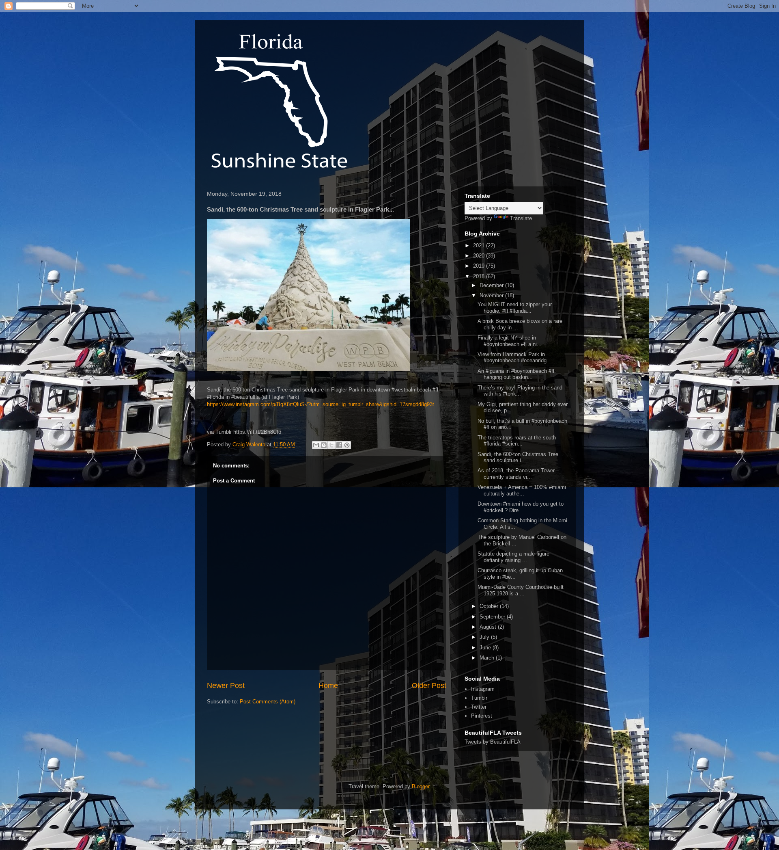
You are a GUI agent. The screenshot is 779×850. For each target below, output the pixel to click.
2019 (479, 266)
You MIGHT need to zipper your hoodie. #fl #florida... (515, 307)
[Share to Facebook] (339, 445)
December (492, 285)
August (489, 627)
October (490, 606)
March (488, 658)
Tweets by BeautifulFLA (493, 742)
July (485, 637)
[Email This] (316, 445)
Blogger (420, 786)
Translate (521, 218)
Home (328, 685)
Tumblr (479, 698)
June (486, 648)
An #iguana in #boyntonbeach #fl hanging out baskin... (516, 374)
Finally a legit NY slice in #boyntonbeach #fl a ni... (510, 341)
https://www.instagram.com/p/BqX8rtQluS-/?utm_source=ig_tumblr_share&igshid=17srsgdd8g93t (320, 404)
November (492, 295)
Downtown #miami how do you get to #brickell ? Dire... (521, 507)
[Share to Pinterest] (347, 445)
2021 (479, 245)
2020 (479, 256)
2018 (479, 276)
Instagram (483, 689)
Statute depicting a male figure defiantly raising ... (513, 557)
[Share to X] (331, 445)
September (493, 617)
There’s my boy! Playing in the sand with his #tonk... (520, 391)
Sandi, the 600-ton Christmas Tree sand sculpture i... (518, 457)
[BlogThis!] (324, 445)
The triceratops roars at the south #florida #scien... (517, 441)
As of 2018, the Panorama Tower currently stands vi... (516, 473)
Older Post (429, 685)
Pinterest (481, 716)
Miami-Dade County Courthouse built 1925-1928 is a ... (521, 590)
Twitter (478, 707)
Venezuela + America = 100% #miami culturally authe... (522, 490)
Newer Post (226, 685)
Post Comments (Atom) (267, 702)
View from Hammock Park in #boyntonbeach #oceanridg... (514, 357)
